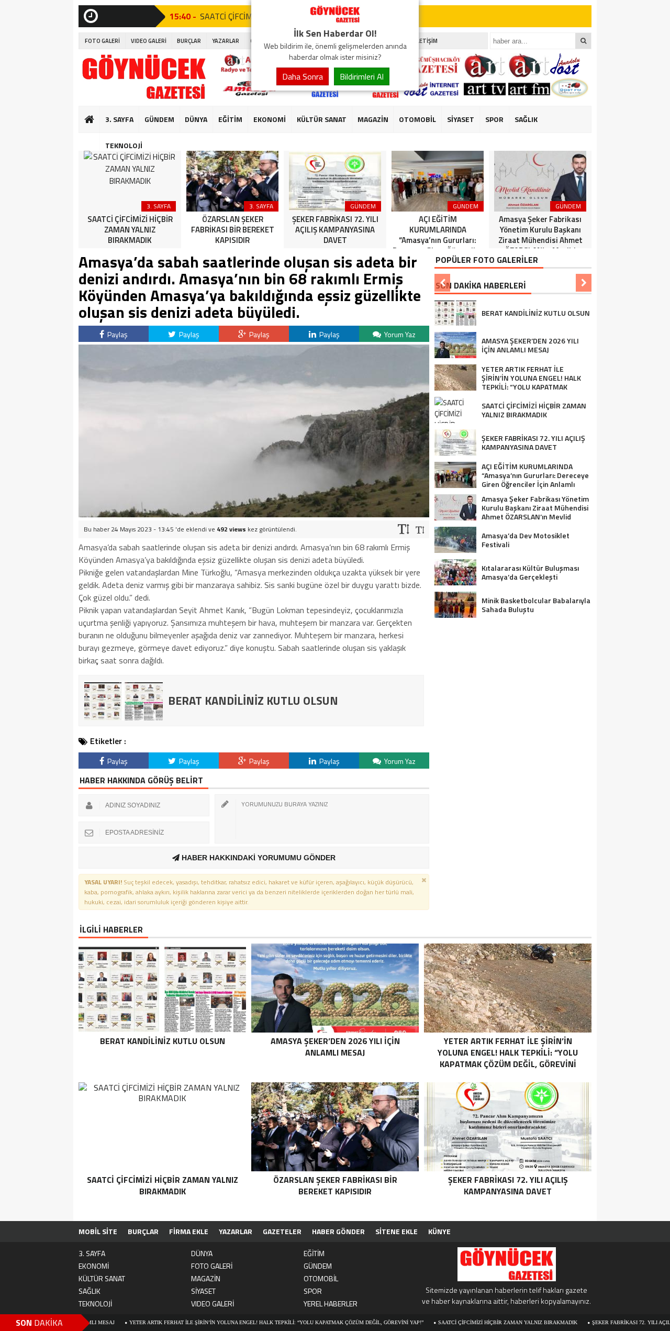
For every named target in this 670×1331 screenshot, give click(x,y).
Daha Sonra (302, 76)
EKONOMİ (269, 119)
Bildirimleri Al (362, 76)
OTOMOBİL (417, 119)
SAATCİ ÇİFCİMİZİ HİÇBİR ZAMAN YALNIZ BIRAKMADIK (462, 1322)
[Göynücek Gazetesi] (335, 20)
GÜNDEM (159, 119)
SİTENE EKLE (396, 1231)
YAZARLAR (225, 41)
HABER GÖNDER (338, 1231)
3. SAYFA (119, 119)
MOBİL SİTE (98, 1231)
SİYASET (460, 119)
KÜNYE (439, 1231)
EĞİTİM (230, 119)
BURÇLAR (189, 41)
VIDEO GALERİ (148, 41)
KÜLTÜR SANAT (322, 119)
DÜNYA (196, 119)
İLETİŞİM (426, 41)
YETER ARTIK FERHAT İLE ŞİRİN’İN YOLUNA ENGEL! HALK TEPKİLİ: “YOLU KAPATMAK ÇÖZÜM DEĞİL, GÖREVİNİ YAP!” (231, 1322)
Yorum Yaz (399, 334)
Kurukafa (94, 139)
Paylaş (117, 334)
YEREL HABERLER (331, 1303)
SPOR (494, 119)
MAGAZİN (373, 119)
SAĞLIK (526, 119)
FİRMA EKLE (188, 1231)
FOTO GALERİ (102, 41)
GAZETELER (282, 1231)
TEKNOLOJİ (123, 145)
